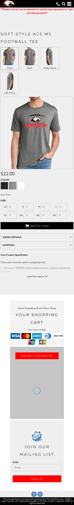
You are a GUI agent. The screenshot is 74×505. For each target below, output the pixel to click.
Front (10, 67)
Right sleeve (50, 67)
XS (5, 206)
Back (29, 67)
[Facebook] (34, 494)
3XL (38, 215)
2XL (21, 215)
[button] (63, 4)
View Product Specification (14, 254)
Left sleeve (9, 92)
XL (5, 215)
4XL (55, 215)
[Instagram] (40, 494)
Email (15, 462)
